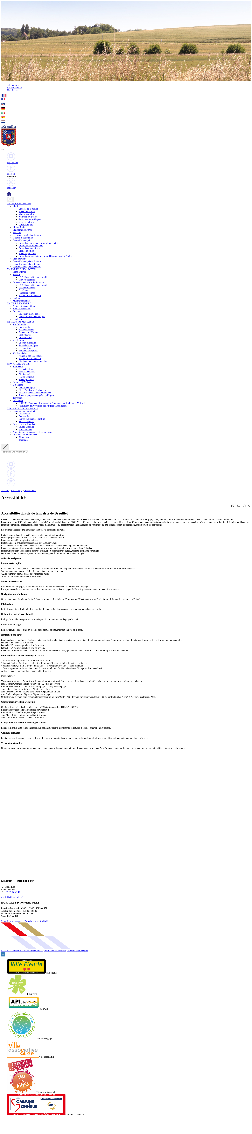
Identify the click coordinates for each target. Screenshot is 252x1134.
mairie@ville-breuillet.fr (12, 897)
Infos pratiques (25, 429)
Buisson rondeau (26, 421)
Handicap (17, 319)
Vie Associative (20, 353)
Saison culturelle (26, 329)
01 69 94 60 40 (13, 892)
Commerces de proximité (24, 411)
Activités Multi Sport (28, 345)
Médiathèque (25, 335)
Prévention (18, 400)
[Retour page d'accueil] (8, 146)
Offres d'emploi (26, 224)
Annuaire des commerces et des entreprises (32, 432)
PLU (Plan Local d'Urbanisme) (33, 390)
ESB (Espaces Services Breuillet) (34, 277)
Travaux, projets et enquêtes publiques (36, 395)
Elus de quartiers (26, 251)
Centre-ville (24, 416)
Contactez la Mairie (57, 950)
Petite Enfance (19, 272)
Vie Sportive (18, 340)
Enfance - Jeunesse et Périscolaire (28, 282)
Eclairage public (26, 379)
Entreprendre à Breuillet (24, 424)
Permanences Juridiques (30, 219)
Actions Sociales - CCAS (24, 306)
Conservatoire (25, 337)
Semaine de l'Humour (29, 332)
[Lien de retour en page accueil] (9, 195)
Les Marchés (24, 413)
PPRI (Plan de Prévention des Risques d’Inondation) (43, 405)
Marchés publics (26, 214)
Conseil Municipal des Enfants (27, 261)
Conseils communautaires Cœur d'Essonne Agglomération (45, 256)
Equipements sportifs (28, 350)
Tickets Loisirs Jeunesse (30, 295)
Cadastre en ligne (27, 387)
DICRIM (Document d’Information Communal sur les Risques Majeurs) (52, 403)
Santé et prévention (21, 308)
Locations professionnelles (25, 434)
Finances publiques (27, 253)
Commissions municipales (31, 245)
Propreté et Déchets (22, 382)
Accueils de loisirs (27, 287)
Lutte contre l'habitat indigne (32, 316)
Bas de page (16, 490)
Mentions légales (40, 950)
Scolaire (16, 274)
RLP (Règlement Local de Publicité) (35, 392)
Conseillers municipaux (29, 248)
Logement (17, 311)
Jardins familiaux (26, 377)
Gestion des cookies (10, 950)
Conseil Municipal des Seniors (27, 266)
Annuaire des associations (30, 356)
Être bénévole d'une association (33, 361)
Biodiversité (24, 374)
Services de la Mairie (28, 209)
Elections (17, 232)
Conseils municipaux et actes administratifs (38, 243)
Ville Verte (18, 366)
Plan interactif (19, 258)
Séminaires (24, 437)
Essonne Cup (25, 348)
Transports (17, 398)
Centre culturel (25, 327)
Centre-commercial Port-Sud (32, 419)
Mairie (16, 206)
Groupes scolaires (27, 279)
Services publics (26, 222)
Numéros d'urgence (28, 216)
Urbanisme (18, 384)
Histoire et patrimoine (23, 237)
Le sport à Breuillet (27, 342)
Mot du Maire (19, 227)
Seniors (16, 298)
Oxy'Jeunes (24, 290)
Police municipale (27, 211)
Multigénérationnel (21, 300)
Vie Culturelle (19, 324)
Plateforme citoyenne (22, 230)
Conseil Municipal (21, 240)
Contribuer (72, 950)
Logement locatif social (29, 314)
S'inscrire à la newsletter (12, 921)
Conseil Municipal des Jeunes (26, 264)
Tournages (23, 440)
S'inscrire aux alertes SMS (36, 921)
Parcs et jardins (26, 369)
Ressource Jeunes (27, 293)
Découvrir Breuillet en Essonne (27, 235)
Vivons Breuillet (26, 427)
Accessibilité (30, 490)
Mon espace (82, 950)
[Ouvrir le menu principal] (2, 149)
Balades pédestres (27, 371)
